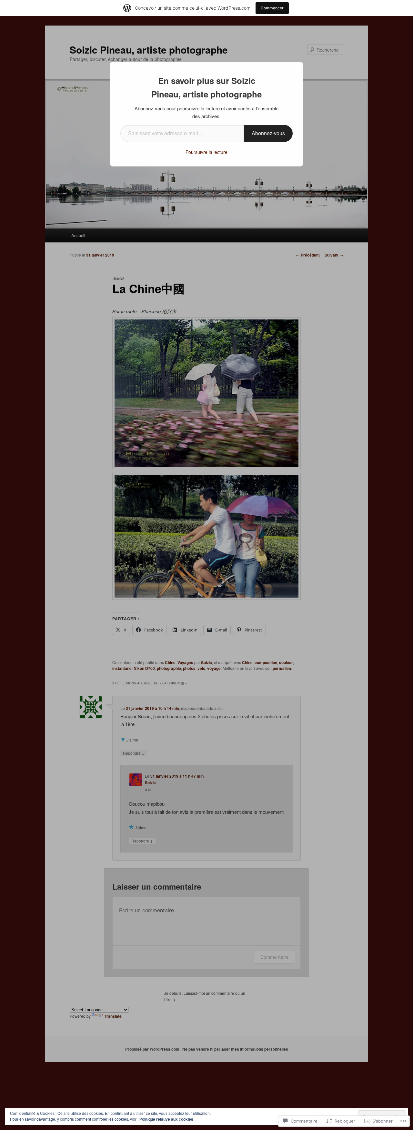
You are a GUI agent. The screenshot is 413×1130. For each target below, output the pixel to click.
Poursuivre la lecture (206, 152)
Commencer (272, 7)
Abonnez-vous (268, 133)
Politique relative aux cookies (166, 1119)
